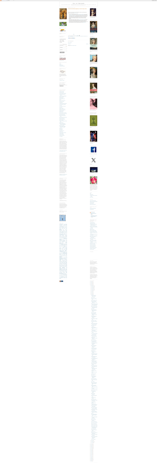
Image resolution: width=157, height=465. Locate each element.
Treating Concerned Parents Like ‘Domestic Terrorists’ (94, 437)
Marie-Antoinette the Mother (93, 240)
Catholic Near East (92, 202)
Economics (62, 237)
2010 (91, 456)
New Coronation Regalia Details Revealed (94, 341)
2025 (91, 282)
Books (60, 229)
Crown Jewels (61, 235)
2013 (91, 453)
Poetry (64, 255)
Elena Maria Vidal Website (93, 208)
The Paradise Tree (63, 271)
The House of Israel (62, 266)
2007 (91, 459)
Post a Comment (70, 42)
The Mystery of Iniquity (63, 268)
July (92, 291)
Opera (63, 254)
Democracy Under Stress (94, 423)
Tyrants (62, 276)
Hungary (65, 245)
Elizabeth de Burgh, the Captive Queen (93, 406)
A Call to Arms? (93, 297)
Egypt (65, 237)
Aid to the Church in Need (93, 200)
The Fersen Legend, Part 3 (93, 246)
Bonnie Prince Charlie (64, 228)
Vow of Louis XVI (92, 249)
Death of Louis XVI (92, 229)
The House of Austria (64, 265)
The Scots (64, 273)
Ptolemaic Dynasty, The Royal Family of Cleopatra (93, 317)
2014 (91, 452)
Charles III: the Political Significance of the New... (94, 411)
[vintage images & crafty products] (62, 220)
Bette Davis (66, 227)
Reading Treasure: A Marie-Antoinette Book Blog (62, 126)
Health (66, 242)
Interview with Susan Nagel (93, 230)
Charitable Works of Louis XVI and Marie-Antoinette (93, 224)
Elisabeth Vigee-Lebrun (62, 98)
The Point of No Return (93, 378)
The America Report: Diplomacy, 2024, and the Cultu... (94, 314)
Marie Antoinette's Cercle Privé (62, 112)
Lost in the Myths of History (62, 104)
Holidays (62, 244)
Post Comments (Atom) (73, 45)
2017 (91, 449)
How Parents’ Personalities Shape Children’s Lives (94, 366)
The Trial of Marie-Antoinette (62, 132)
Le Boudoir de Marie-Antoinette (63, 103)
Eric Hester (66, 239)
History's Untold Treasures (62, 100)
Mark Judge (64, 251)
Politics (60, 256)
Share (73, 34)
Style (66, 262)
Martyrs (64, 252)
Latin (62, 248)
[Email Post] (79, 35)
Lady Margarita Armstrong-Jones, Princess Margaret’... (94, 343)
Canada (64, 230)
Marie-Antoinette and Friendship (93, 235)
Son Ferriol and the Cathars (94, 424)
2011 (91, 455)
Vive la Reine (61, 136)
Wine (66, 277)
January (92, 442)
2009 (91, 457)
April (92, 294)
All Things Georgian (61, 91)
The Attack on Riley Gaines (94, 389)
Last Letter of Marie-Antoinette (93, 231)
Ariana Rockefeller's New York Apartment (94, 357)
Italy (60, 246)
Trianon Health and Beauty (94, 215)
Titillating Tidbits (61, 133)
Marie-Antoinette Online (62, 114)
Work (60, 278)
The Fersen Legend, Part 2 (93, 245)
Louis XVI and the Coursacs (62, 106)
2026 (91, 281)
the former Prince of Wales (81, 14)
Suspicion (92, 413)
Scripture (63, 260)
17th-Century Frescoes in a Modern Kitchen (94, 330)
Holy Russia (65, 244)
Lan (61, 247)
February (92, 441)
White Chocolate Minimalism (93, 394)
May (92, 293)
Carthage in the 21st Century (93, 397)
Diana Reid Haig (61, 97)
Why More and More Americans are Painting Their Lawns (94, 302)
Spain (65, 261)
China (60, 232)
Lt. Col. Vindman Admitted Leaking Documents (94, 334)
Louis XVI (60, 105)
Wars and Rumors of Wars (63, 277)
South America (63, 261)
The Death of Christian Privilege (93, 364)
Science (60, 260)
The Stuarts (64, 274)
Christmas (60, 233)
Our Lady (65, 254)
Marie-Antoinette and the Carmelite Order (93, 237)
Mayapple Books (92, 209)
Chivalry (62, 232)
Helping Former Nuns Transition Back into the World (94, 386)
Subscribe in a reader (62, 80)
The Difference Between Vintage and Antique (94, 361)
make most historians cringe (81, 19)
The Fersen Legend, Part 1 (93, 244)
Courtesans (65, 234)
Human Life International (93, 204)
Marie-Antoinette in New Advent (63, 113)
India (66, 245)
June (92, 292)
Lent (64, 248)
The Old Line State (64, 269)
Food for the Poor (92, 203)
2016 (91, 450)
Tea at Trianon (78, 3)
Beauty (63, 227)
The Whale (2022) (93, 418)
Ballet (60, 227)
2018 (91, 448)
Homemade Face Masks (93, 216)
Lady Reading (61, 102)
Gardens (64, 241)
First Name (61, 47)
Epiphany (63, 239)
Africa (66, 224)
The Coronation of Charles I (94, 422)
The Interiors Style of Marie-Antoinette (93, 296)
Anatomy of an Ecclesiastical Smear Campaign (93, 352)
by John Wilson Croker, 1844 (63, 174)
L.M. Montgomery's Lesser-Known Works (94, 410)
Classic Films (64, 233)
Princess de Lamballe (61, 125)
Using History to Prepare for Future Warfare (94, 433)
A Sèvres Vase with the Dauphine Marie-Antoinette (93, 377)
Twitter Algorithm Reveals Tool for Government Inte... (94, 415)
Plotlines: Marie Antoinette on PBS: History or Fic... (94, 307)
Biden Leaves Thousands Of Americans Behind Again (94, 304)
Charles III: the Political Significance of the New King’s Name (77, 8)
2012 (91, 454)
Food (62, 241)
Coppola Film (91, 228)
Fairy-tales (63, 240)
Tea (62, 263)
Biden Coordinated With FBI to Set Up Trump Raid (94, 383)
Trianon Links (91, 194)
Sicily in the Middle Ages (94, 305)
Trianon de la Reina (61, 134)
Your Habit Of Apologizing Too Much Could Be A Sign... (94, 354)
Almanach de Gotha (61, 92)
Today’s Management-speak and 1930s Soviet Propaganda (94, 359)
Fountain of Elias (93, 212)
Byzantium (60, 230)
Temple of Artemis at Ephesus (93, 402)
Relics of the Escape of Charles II (93, 325)
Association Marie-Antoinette (62, 93)
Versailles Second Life (61, 135)
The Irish (66, 266)
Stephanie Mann (63, 262)
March (92, 440)
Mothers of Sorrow (93, 431)
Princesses (61, 257)
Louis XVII (60, 107)
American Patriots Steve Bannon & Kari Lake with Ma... (94, 310)
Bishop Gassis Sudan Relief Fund (93, 201)
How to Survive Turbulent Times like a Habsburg (94, 408)
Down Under (64, 236)
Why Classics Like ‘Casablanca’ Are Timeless (93, 392)
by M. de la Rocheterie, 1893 (63, 151)
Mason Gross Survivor (61, 118)
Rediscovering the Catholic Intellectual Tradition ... (94, 324)
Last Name (61, 49)
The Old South (61, 270)
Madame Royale (61, 111)
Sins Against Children (93, 312)
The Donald (64, 263)
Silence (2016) (92, 381)
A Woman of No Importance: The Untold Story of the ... (94, 338)
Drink (66, 236)
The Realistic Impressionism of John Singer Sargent (94, 368)
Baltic (61, 227)
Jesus (65, 246)
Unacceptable (92, 308)
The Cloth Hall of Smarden (94, 362)
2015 (91, 451)
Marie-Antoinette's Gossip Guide (63, 117)
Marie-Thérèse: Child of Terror (93, 242)
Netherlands (60, 254)
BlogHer (60, 228)
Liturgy (66, 248)
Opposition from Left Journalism (93, 420)
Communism (61, 234)
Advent (64, 224)
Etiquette (60, 240)
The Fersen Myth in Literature (93, 247)
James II (62, 246)
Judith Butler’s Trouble (93, 320)
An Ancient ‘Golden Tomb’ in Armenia (94, 417)
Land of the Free (63, 248)
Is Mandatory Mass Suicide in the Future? (94, 400)
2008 (91, 458)
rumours (75, 15)
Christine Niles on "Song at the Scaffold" (94, 435)
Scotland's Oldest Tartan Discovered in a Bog (94, 348)
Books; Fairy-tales (65, 229)
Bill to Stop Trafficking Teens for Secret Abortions (93, 346)
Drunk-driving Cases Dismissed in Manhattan (94, 404)
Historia (60, 99)
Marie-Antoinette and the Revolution (93, 239)
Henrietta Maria (61, 243)
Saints (60, 259)
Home (90, 193)
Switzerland (60, 263)
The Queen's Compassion (93, 248)
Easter (60, 237)
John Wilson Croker (61, 101)
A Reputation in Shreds (92, 223)
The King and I (61, 131)
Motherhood (65, 253)
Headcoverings (61, 242)
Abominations (61, 224)
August (92, 290)
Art (63, 226)
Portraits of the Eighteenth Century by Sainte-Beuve (62, 124)
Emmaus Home (62, 238)
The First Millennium (93, 428)
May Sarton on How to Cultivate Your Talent (94, 336)
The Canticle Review (61, 130)
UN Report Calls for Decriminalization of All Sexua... (94, 328)
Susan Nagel (60, 129)
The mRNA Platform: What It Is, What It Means (94, 427)
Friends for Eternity (93, 439)
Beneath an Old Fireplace (94, 421)
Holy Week (60, 245)
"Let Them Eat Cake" (92, 222)
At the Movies (61, 226)
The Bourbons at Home (92, 243)
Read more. (84, 22)
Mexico (62, 253)
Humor (63, 245)
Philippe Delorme (61, 122)
